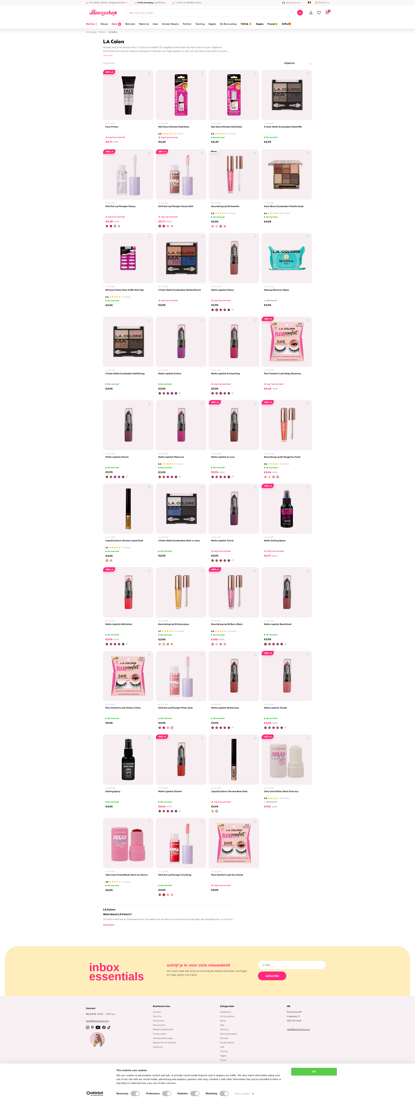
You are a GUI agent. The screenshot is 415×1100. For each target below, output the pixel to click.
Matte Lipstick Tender (275, 707)
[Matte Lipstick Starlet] (181, 759)
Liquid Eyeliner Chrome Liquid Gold (124, 540)
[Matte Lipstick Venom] (128, 425)
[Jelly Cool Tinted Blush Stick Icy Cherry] (128, 843)
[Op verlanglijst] (149, 73)
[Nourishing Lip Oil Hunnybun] (181, 592)
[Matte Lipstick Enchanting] (234, 342)
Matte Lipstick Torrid (222, 540)
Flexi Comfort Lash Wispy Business (282, 373)
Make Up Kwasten (228, 1033)
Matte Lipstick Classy (222, 290)
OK (314, 1071)
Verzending (158, 1020)
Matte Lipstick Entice (169, 373)
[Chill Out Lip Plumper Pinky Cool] (181, 676)
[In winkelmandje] (147, 114)
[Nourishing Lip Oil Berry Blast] (234, 592)
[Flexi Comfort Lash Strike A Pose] (128, 676)
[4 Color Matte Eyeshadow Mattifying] (128, 342)
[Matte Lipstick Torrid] (234, 509)
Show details (242, 1093)
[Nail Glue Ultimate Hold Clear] (181, 95)
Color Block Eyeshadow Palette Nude (283, 206)
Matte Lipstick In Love (223, 457)
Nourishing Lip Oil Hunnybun (173, 624)
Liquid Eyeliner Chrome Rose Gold (229, 791)
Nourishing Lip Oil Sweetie (225, 206)
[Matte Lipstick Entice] (181, 342)
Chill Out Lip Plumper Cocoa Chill (175, 206)
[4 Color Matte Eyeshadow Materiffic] (287, 95)
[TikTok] (108, 1027)
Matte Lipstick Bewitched (277, 624)
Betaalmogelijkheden (163, 1029)
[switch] (166, 1093)
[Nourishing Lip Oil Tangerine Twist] (287, 425)
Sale (222, 1025)
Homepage (91, 32)
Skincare (130, 24)
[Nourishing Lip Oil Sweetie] (234, 174)
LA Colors (110, 123)
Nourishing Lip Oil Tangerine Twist (282, 457)
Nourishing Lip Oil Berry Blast (227, 624)
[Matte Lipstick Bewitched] (287, 592)
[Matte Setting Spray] (287, 509)
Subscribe (272, 976)
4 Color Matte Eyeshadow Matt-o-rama (179, 540)
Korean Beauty (170, 24)
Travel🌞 (272, 24)
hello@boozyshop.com (97, 1021)
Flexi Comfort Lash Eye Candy (227, 874)
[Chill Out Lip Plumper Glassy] (128, 174)
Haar (155, 24)
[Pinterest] (92, 1027)
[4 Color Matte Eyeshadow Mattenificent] (181, 258)
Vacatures (158, 1047)
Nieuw (104, 24)
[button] (106, 226)
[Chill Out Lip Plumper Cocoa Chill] (181, 174)
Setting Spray (112, 791)
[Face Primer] (128, 95)
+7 (232, 309)
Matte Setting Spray (275, 540)
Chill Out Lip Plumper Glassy (120, 206)
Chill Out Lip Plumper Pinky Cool (175, 707)
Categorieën (227, 1006)
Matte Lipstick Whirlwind (118, 624)
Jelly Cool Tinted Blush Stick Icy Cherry (126, 874)
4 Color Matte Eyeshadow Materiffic (283, 126)
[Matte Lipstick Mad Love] (181, 425)
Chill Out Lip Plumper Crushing (174, 874)
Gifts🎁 (286, 24)
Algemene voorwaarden (164, 1042)
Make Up (144, 24)
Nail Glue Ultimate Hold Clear (173, 126)
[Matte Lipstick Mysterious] (234, 676)
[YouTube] (98, 1027)
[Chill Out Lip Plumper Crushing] (181, 843)
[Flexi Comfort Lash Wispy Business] (287, 342)
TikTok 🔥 (246, 24)
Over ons (157, 1016)
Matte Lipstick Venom (117, 457)
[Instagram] (87, 1027)
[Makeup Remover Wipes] (287, 258)
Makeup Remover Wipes (276, 290)
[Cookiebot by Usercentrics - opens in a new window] (95, 1093)
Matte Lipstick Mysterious (225, 707)
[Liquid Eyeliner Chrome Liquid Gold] (128, 509)
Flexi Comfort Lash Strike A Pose (123, 707)
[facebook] (104, 1027)
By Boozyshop (228, 24)
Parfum (187, 24)
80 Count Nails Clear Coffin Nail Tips (124, 290)
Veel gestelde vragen (163, 1038)
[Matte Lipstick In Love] (234, 425)
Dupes (260, 24)
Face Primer (111, 126)
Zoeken (300, 13)
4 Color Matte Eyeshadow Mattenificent (179, 290)
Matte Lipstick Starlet (170, 791)
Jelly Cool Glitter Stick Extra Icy (281, 791)
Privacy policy (159, 1033)
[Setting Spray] (128, 759)
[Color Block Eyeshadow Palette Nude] (287, 174)
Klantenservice (161, 1006)
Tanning (200, 24)
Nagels (212, 24)
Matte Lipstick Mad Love (171, 457)
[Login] (311, 12)
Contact (157, 1012)
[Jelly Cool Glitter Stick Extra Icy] (287, 759)
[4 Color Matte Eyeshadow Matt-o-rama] (181, 509)
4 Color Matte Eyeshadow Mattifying (124, 373)
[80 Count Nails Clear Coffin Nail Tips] (128, 258)
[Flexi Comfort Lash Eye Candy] (234, 843)
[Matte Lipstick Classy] (234, 258)
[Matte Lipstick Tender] (287, 676)
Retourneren (159, 1025)
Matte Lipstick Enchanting (225, 373)
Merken (91, 24)
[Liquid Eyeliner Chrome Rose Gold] (234, 759)
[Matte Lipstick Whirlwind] (128, 592)
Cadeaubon (225, 1012)
